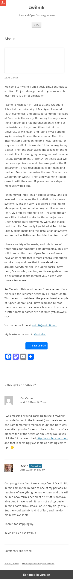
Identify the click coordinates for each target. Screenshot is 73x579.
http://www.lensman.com (52, 438)
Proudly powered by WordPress (38, 563)
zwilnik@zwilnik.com (44, 325)
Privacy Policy (11, 563)
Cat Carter (26, 398)
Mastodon (40, 334)
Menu (36, 24)
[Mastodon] (15, 357)
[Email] (23, 357)
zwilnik (37, 7)
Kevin (24, 466)
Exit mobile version (36, 575)
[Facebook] (8, 357)
